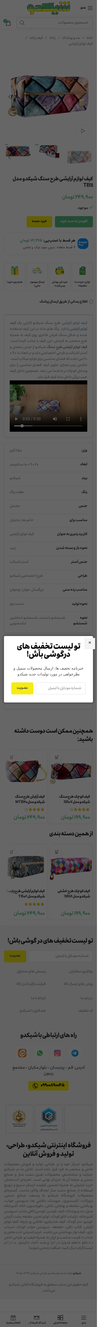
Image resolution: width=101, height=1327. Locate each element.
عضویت (22, 688)
